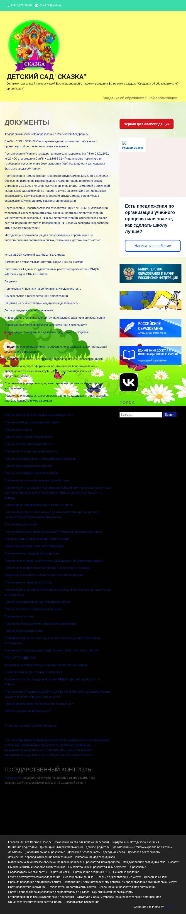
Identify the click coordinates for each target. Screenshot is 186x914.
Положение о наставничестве (24, 631)
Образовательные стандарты (27, 872)
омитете (47, 444)
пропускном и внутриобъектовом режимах (50, 623)
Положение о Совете (18, 429)
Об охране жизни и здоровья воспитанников (36, 867)
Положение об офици (19, 505)
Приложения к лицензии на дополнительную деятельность (43, 288)
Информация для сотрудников (95, 857)
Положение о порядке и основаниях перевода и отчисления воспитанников (54, 359)
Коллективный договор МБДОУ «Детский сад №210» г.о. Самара (46, 665)
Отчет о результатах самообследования (31, 725)
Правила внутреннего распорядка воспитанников (37, 539)
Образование (137, 867)
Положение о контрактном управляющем (31, 473)
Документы (15, 852)
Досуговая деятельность (144, 852)
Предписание (13, 777)
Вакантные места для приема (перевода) (82, 842)
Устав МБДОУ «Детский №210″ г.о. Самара (35, 254)
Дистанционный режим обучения (61, 847)
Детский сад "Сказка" (46, 77)
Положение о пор (16, 560)
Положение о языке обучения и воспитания (33, 609)
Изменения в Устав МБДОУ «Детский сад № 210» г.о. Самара (44, 262)
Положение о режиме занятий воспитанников (34, 546)
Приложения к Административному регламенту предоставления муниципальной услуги (120, 882)
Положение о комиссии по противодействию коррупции (40, 458)
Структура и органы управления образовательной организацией (119, 897)
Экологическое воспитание (81, 902)
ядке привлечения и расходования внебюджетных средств (65, 560)
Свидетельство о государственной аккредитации (36, 296)
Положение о (13, 623)
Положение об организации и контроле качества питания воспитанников (52, 650)
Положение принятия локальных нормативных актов (39, 415)
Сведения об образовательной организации (140, 98)
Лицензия (11, 281)
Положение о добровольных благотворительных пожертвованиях (47, 568)
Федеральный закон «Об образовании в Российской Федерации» (47, 134)
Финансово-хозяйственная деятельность (34, 902)
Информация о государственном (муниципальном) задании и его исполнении (55, 317)
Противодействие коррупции (27, 887)
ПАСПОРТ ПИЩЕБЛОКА (20, 657)
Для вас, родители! (98, 847)
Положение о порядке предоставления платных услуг (39, 704)
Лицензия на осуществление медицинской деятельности (41, 303)
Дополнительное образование (45, 852)
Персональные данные (78, 877)
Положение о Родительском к (23, 444)
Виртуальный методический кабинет (135, 842)
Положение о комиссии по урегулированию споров (37, 602)
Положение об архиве (19, 616)
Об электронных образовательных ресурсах (97, 867)
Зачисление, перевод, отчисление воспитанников (40, 857)
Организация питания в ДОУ (91, 872)
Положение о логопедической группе (28, 582)
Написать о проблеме (153, 246)
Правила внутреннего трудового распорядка (33, 672)
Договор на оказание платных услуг (28, 711)
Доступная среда (114, 852)
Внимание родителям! (22, 847)
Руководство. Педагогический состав (72, 887)
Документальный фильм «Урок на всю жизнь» (142, 847)
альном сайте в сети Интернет (52, 505)
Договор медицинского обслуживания (29, 310)
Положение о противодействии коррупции (32, 553)
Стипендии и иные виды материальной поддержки (41, 897)
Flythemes (170, 907)
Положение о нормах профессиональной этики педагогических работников (53, 531)
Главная (13, 842)
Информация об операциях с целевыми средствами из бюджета (46, 332)
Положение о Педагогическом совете (29, 437)
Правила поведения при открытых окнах (34, 882)
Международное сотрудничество (144, 862)
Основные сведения (126, 872)
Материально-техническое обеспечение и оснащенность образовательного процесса (64, 862)
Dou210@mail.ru (50, 5)
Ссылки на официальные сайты (112, 892)
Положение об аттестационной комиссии (31, 451)
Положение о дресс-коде (21, 524)
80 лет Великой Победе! (36, 842)
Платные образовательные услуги (118, 877)
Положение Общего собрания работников (32, 422)
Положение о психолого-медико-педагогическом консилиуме (44, 575)
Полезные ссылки (155, 877)
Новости (173, 862)
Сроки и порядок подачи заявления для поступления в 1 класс (48, 892)
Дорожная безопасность (84, 852)
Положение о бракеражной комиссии (28, 466)
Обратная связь (60, 872)
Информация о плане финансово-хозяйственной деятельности (46, 325)
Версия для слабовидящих (146, 124)
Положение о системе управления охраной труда (37, 480)
